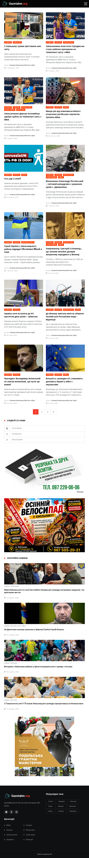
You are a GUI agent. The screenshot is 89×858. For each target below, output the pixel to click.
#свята (50, 801)
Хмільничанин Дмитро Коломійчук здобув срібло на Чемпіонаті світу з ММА (22, 117)
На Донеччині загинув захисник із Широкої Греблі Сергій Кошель (34, 630)
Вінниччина (26, 107)
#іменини (73, 801)
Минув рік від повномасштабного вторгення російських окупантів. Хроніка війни (63, 114)
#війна (50, 811)
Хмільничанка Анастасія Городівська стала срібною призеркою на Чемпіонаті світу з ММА (65, 49)
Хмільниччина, (16, 626)
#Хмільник (72, 806)
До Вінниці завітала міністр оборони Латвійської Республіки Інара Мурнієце (65, 316)
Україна (58, 42)
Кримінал (10, 839)
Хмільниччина (28, 242)
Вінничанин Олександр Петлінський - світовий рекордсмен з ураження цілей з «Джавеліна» (64, 184)
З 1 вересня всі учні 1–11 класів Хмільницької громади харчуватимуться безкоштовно (43, 704)
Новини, (7, 586)
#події (50, 806)
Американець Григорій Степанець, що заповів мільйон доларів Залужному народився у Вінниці (64, 251)
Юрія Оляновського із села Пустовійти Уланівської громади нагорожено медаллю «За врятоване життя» (44, 591)
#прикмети (72, 811)
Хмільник (17, 42)
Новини (8, 42)
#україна (61, 806)
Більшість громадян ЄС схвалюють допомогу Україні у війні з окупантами (64, 381)
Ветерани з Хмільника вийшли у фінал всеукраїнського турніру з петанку (38, 667)
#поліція (61, 811)
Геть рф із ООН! (12, 179)
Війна (66, 107)
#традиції (62, 801)
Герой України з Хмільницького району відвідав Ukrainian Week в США (23, 249)
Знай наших (68, 42)
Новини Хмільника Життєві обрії (22, 65)
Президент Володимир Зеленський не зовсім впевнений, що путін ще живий (22, 381)
